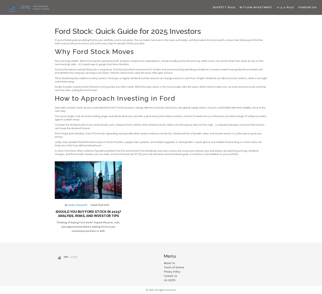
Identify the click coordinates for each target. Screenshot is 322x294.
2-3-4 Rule (285, 7)
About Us (169, 263)
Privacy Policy (172, 271)
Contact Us (170, 276)
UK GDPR (169, 280)
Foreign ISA (308, 7)
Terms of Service (174, 267)
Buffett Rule (224, 7)
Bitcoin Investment (256, 7)
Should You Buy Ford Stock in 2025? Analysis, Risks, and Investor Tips (88, 214)
